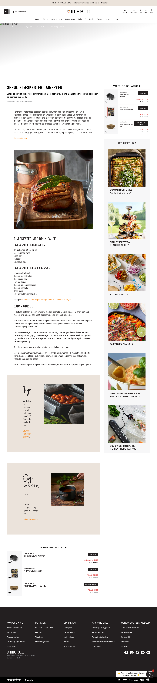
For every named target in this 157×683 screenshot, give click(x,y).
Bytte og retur (11, 632)
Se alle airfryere (20, 138)
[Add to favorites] (9, 563)
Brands (37, 19)
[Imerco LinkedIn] (148, 653)
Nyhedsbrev (124, 642)
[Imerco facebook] (126, 653)
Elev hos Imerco (69, 632)
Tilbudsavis (39, 637)
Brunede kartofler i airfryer (27, 433)
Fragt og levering (13, 637)
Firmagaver (68, 628)
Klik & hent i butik (90, 584)
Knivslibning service (42, 642)
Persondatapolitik (98, 632)
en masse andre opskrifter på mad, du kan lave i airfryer (46, 299)
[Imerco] (78, 11)
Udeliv (91, 19)
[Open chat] (6, 11)
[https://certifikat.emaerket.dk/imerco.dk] (148, 680)
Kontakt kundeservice (14, 628)
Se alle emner (11, 646)
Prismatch (38, 632)
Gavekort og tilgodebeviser (16, 642)
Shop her (104, 3)
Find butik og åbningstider (44, 628)
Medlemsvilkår (125, 637)
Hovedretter (41, 27)
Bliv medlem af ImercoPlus (129, 628)
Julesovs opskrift (30, 519)
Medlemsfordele (126, 632)
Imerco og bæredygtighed (101, 628)
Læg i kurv (93, 554)
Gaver (99, 19)
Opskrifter (29, 27)
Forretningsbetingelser (100, 637)
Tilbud (45, 19)
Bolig (80, 19)
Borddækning (70, 19)
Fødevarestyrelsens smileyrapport (104, 642)
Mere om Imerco (69, 646)
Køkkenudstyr (56, 19)
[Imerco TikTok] (137, 653)
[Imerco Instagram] (132, 653)
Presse (66, 642)
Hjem (9, 27)
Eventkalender (125, 646)
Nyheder (119, 19)
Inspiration (108, 19)
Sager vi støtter (97, 646)
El (86, 19)
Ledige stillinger (69, 637)
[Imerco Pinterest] (143, 653)
